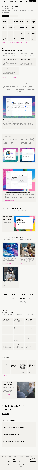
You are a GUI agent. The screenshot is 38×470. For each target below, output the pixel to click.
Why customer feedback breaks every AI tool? (10, 77)
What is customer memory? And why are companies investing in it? (14, 42)
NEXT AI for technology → (8, 263)
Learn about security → (6, 350)
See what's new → (5, 375)
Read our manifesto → (7, 394)
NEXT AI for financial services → (9, 286)
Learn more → (5, 127)
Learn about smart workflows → (9, 200)
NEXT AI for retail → (24, 263)
